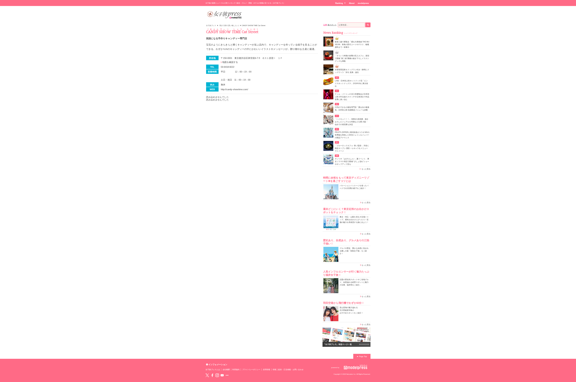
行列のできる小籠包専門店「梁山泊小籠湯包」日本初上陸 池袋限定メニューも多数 (352, 108)
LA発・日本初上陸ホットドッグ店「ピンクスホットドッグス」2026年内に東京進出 (351, 83)
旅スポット (332, 25)
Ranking (339, 3)
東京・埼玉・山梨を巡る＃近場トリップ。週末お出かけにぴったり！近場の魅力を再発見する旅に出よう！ (354, 219)
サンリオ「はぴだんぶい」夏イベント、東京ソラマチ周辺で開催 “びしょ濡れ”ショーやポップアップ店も (352, 161)
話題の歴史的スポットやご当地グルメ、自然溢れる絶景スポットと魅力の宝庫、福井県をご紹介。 (354, 282)
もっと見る (366, 169)
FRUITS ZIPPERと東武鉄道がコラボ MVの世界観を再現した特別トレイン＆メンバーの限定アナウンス (352, 135)
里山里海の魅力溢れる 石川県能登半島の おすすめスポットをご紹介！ (351, 310)
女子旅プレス (211, 25)
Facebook (212, 375)
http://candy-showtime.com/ (234, 89)
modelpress (363, 3)
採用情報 (266, 370)
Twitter (207, 375)
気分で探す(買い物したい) (229, 25)
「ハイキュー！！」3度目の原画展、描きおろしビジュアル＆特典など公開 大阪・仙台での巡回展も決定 (351, 122)
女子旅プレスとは (213, 370)
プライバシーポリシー (251, 370)
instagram (217, 375)
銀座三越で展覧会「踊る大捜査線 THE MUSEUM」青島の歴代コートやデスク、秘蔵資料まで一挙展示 (352, 44)
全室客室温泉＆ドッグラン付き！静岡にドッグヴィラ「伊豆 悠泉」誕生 (352, 71)
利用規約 (236, 370)
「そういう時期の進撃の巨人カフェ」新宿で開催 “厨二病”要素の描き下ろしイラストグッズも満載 (352, 58)
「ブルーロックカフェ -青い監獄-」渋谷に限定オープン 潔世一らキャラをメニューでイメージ (352, 148)
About (351, 3)
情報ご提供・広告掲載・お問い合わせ (288, 370)
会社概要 (226, 370)
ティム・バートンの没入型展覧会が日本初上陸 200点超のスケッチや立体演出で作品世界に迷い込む (352, 97)
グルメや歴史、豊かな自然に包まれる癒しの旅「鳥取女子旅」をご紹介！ (354, 251)
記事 (325, 25)
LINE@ (227, 375)
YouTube (222, 375)
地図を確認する (230, 62)
